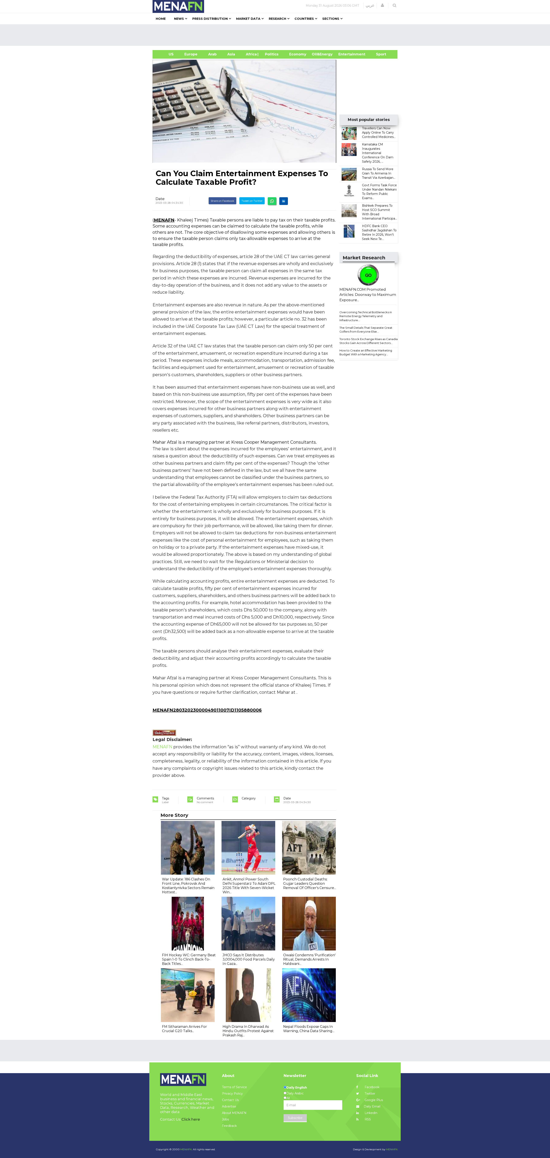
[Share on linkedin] (283, 201)
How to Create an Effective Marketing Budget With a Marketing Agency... (365, 352)
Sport (378, 54)
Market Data (248, 19)
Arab (212, 54)
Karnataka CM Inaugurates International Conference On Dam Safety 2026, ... (377, 152)
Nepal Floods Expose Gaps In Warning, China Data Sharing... (308, 1029)
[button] (382, 5)
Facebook (371, 1087)
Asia (231, 54)
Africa (250, 54)
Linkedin (370, 1113)
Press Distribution (210, 19)
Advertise (229, 1106)
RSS (367, 1119)
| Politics (270, 54)
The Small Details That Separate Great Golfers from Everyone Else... (365, 329)
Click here (191, 1119)
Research (277, 19)
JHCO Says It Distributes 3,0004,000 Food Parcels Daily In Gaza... (249, 959)
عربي (370, 5)
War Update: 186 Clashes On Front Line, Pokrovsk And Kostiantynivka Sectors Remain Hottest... (188, 885)
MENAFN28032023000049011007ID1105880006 (207, 710)
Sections (330, 19)
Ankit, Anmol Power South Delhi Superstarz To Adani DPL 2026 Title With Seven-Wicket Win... (249, 885)
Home (161, 19)
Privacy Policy (232, 1093)
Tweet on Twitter (252, 200)
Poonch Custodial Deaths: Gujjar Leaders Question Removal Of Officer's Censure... (309, 883)
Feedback (229, 1126)
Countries (304, 19)
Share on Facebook (222, 200)
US (166, 54)
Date (160, 199)
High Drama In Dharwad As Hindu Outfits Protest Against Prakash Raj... (248, 1031)
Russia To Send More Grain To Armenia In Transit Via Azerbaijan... (378, 173)
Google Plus (373, 1100)
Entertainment (345, 54)
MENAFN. (186, 1149)
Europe (191, 54)
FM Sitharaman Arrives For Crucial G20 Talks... (184, 1029)
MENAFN (164, 220)
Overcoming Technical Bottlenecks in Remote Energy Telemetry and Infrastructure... (365, 316)
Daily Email (372, 1106)
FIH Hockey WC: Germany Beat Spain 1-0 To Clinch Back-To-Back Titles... (189, 959)
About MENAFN (234, 1113)
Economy (298, 54)
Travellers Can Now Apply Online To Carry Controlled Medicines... (379, 132)
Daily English (296, 1087)
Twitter (369, 1093)
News (179, 19)
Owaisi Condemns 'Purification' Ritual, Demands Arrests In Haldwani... (309, 959)
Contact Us (230, 1100)
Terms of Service (234, 1087)
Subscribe (295, 1118)
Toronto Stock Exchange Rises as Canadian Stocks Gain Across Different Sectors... (369, 341)
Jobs (225, 1119)
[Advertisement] (277, 35)
